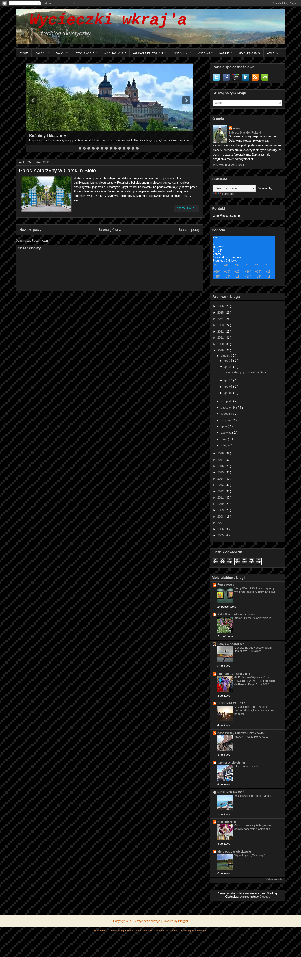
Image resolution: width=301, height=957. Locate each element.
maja (224, 439)
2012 (221, 491)
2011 (221, 497)
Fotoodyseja (225, 584)
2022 (221, 331)
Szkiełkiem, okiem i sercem (236, 614)
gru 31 (228, 360)
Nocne (225, 52)
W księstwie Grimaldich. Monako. (254, 795)
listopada (227, 401)
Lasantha (143, 930)
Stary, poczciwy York (246, 766)
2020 (221, 344)
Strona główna (109, 230)
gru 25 (228, 367)
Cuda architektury (149, 52)
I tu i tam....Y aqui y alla (233, 673)
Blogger (264, 896)
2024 (221, 318)
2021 (221, 337)
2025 (221, 312)
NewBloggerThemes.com (193, 930)
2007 (221, 522)
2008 (221, 516)
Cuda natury (115, 52)
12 (128, 148)
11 (124, 148)
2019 (221, 350)
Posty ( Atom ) (41, 240)
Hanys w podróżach (230, 644)
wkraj (236, 128)
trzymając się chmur (231, 762)
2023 (221, 325)
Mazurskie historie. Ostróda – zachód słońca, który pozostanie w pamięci (254, 710)
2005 (221, 535)
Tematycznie (85, 52)
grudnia (226, 355)
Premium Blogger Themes (164, 930)
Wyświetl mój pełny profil (229, 164)
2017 (221, 459)
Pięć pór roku (226, 821)
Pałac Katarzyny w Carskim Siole (57, 170)
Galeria (273, 52)
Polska (42, 52)
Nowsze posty (30, 230)
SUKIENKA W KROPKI (232, 703)
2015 (221, 472)
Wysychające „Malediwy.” (249, 855)
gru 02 (228, 393)
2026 (221, 306)
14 (137, 148)
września (227, 413)
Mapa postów (249, 52)
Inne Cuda (182, 52)
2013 (221, 485)
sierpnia (226, 420)
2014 (221, 478)
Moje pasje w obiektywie (234, 851)
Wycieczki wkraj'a (103, 20)
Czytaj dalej (186, 208)
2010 (221, 503)
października (229, 407)
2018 (221, 453)
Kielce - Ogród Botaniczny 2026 (253, 618)
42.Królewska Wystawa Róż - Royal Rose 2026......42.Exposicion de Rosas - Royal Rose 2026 (255, 681)
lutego (225, 445)
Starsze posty (189, 230)
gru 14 (228, 380)
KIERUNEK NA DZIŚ (231, 792)
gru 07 (228, 386)
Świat (62, 52)
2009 (221, 510)
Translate (228, 193)
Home (23, 52)
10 (119, 148)
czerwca (226, 432)
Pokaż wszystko (274, 879)
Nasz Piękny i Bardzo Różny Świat (240, 733)
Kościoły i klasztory (47, 136)
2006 (221, 529)
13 (133, 148)
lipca (224, 426)
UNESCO (205, 52)
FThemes (111, 930)
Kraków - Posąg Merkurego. (251, 736)
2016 (221, 466)
